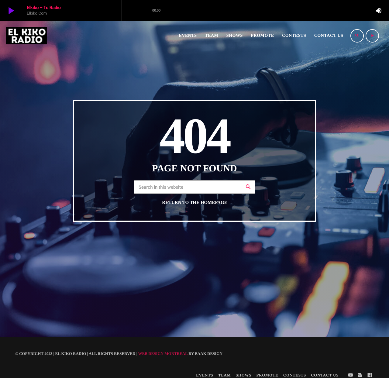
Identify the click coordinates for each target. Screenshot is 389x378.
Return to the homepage (194, 202)
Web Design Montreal (163, 353)
